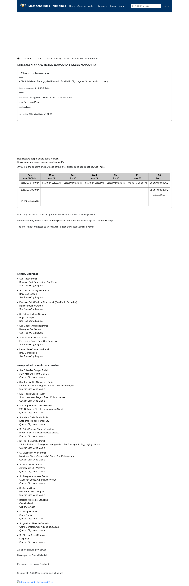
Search (165, 6)
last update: (24, 114)
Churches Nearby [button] (85, 6)
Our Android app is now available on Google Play (41, 162)
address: (22, 78)
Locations (102, 6)
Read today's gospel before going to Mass (37, 159)
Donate (112, 6)
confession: (23, 98)
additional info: (25, 107)
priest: (21, 93)
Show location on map (96, 81)
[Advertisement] (96, 32)
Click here (99, 166)
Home (72, 6)
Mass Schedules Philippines (47, 6)
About (121, 6)
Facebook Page (32, 102)
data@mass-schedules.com (65, 220)
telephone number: (26, 88)
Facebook (102, 220)
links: (21, 102)
